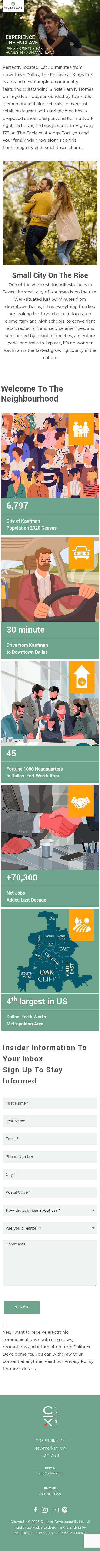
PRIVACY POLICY (72, 1533)
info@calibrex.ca (50, 1473)
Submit (22, 1307)
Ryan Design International (34, 1533)
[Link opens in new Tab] (36, 1510)
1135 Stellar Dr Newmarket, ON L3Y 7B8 (50, 1448)
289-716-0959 (50, 1494)
